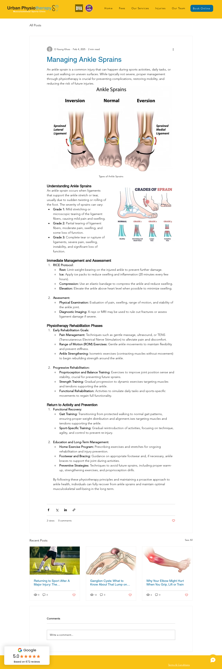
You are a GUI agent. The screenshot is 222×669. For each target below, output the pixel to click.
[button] (140, 8)
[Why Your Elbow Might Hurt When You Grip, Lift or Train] (167, 561)
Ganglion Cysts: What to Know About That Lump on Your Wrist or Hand (108, 582)
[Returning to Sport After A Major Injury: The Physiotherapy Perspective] (55, 561)
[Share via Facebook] (48, 510)
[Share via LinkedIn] (65, 510)
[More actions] (173, 49)
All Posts (35, 25)
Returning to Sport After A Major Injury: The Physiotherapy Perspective (52, 582)
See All (189, 540)
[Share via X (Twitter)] (57, 510)
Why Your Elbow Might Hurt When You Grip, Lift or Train (165, 582)
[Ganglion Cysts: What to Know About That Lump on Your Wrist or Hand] (111, 561)
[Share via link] (74, 510)
